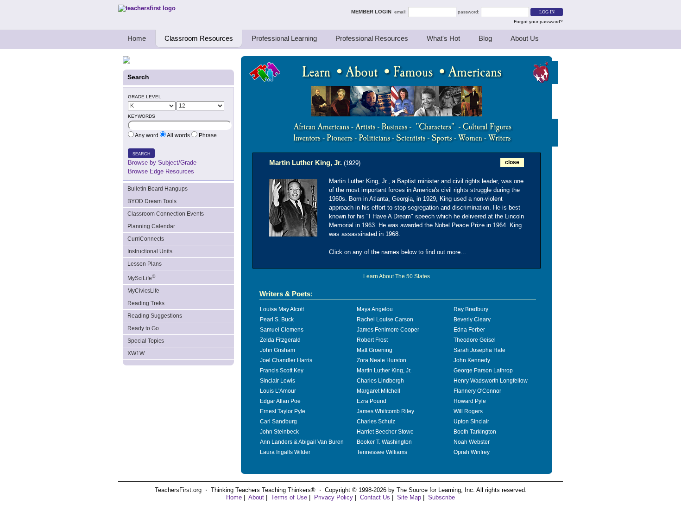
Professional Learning (284, 38)
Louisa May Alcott (282, 309)
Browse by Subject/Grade (162, 162)
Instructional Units (149, 251)
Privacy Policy (333, 497)
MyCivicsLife (143, 291)
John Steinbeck (279, 431)
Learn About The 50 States (396, 276)
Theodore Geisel (475, 340)
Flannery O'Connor (477, 391)
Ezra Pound (371, 401)
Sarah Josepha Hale (479, 350)
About (256, 497)
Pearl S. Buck (277, 319)
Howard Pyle (470, 401)
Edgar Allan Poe (280, 401)
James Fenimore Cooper (388, 329)
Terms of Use (289, 497)
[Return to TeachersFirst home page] (147, 8)
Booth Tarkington (475, 431)
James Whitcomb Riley (385, 411)
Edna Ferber (469, 329)
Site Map (409, 497)
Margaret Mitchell (378, 391)
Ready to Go (143, 328)
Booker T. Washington (384, 442)
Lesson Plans (144, 264)
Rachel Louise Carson (385, 319)
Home (136, 38)
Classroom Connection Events (165, 214)
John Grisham (277, 350)
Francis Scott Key (281, 370)
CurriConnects (145, 239)
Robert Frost (372, 340)
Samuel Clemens (281, 329)
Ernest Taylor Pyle (282, 411)
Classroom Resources (198, 38)
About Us (525, 38)
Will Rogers (468, 411)
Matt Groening (374, 350)
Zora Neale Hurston (381, 360)
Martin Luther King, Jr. (384, 370)
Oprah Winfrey (472, 452)
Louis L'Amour (278, 391)
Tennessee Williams (382, 452)
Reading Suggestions (154, 316)
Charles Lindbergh (380, 380)
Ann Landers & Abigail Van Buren (302, 442)
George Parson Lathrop (483, 370)
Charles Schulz (376, 421)
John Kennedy (472, 360)
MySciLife (141, 277)
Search (141, 154)
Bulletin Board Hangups (157, 188)
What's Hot (443, 38)
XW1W (136, 353)
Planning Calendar (151, 226)
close (512, 162)
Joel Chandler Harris (286, 360)
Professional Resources (371, 38)
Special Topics (145, 341)
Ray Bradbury (471, 309)
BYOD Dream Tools (152, 201)
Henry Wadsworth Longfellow (491, 380)
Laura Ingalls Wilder (285, 452)
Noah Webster (472, 442)
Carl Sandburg (278, 421)
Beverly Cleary (472, 319)
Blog (485, 38)
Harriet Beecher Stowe (385, 431)
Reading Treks (145, 303)
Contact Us (375, 497)
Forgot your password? (538, 21)
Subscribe (441, 497)
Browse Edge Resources (161, 171)
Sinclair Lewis (277, 380)
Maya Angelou (375, 309)
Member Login (372, 11)
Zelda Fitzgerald (280, 340)
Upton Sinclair (471, 421)
